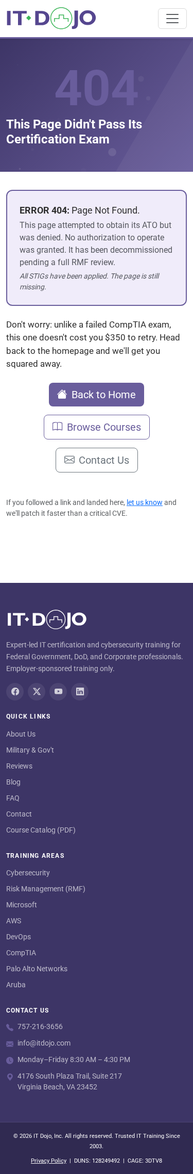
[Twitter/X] (36, 691)
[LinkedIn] (80, 691)
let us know (145, 502)
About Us (21, 734)
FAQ (13, 798)
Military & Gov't (30, 750)
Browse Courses (104, 427)
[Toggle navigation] (172, 18)
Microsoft (21, 905)
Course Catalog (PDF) (41, 830)
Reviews (19, 766)
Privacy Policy (48, 1160)
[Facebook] (15, 691)
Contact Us (104, 460)
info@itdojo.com (44, 1043)
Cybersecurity (28, 873)
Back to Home (104, 394)
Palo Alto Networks (36, 969)
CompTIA (21, 953)
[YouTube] (58, 691)
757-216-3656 (40, 1026)
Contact (19, 814)
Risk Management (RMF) (45, 889)
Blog (13, 782)
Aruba (16, 985)
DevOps (18, 937)
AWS (13, 921)
